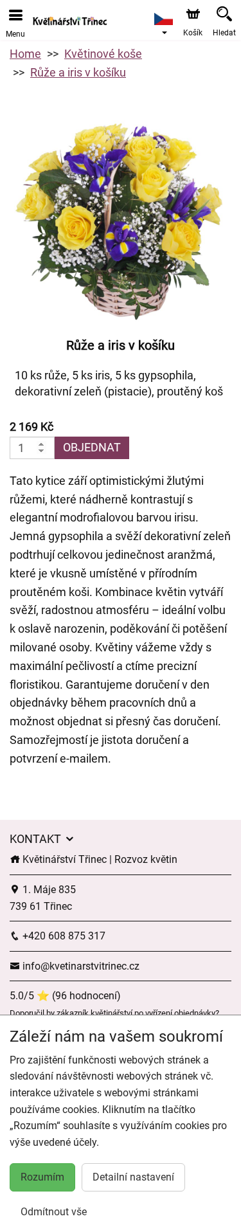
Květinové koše (103, 53)
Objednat (92, 447)
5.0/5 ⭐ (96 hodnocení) (65, 996)
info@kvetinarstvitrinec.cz (79, 966)
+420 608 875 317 (62, 936)
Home (25, 53)
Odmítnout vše (54, 1212)
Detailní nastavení (133, 1177)
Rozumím (42, 1177)
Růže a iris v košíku (78, 72)
